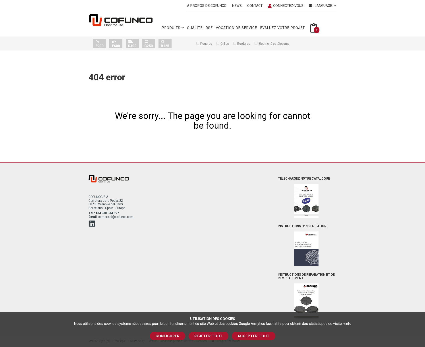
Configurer (168, 336)
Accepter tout (254, 336)
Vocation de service (236, 28)
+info (347, 324)
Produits (171, 28)
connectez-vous (288, 6)
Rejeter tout (208, 336)
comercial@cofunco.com (115, 217)
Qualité (195, 28)
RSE (209, 28)
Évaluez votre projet (282, 28)
